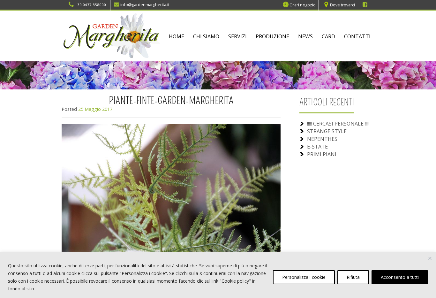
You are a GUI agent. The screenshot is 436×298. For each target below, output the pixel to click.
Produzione (272, 36)
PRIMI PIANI (321, 154)
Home (176, 36)
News (305, 36)
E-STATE (317, 146)
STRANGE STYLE (327, 131)
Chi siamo (206, 36)
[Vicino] (430, 258)
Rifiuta (353, 277)
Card (328, 36)
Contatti (357, 36)
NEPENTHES (322, 138)
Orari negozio (302, 4)
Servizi (237, 36)
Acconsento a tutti (400, 277)
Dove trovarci (342, 4)
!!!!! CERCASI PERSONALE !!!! (338, 123)
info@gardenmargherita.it (144, 4)
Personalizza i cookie (304, 277)
